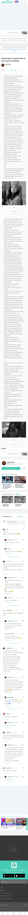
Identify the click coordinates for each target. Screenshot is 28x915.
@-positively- (8, 748)
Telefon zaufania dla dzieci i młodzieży (14, 49)
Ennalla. (8, 714)
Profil (23, 468)
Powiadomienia (19, 914)
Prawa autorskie (4, 893)
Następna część (13, 32)
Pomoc (2, 887)
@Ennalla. (7, 725)
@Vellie (7, 542)
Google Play (10, 875)
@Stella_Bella (8, 580)
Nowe (3, 914)
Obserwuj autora (12, 468)
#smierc (18, 494)
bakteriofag (8, 561)
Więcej (25, 914)
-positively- (8, 732)
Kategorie (14, 914)
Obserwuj (10, 70)
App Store (21, 875)
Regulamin (3, 890)
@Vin (6, 680)
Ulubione (15, 70)
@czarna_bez (8, 551)
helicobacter (9, 648)
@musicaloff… (8, 779)
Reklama (6, 881)
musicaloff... (9, 768)
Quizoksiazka (9, 610)
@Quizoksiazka (9, 624)
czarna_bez (8, 64)
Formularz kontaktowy (6, 898)
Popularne (8, 914)
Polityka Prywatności (5, 896)
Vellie (7, 529)
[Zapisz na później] (18, 70)
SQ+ (17, 1)
